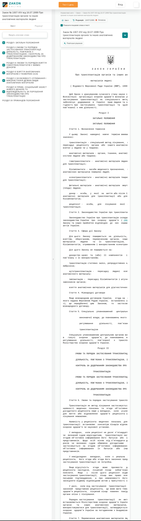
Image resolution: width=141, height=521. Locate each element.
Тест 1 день (68, 5)
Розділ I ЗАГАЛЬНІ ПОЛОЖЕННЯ (22, 43)
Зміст (13, 26)
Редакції (39, 26)
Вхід (120, 4)
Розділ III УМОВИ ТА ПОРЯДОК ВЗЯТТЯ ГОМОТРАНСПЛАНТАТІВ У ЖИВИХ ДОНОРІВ (26, 65)
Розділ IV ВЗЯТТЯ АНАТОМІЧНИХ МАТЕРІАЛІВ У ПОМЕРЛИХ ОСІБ (23, 73)
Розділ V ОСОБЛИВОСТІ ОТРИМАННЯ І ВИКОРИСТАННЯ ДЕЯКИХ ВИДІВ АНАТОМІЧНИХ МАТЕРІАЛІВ (26, 80)
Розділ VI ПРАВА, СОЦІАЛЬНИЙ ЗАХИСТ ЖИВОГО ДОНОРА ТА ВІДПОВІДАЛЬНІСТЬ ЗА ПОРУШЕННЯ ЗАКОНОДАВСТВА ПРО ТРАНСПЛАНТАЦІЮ (26, 91)
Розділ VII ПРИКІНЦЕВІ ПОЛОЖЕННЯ (21, 100)
